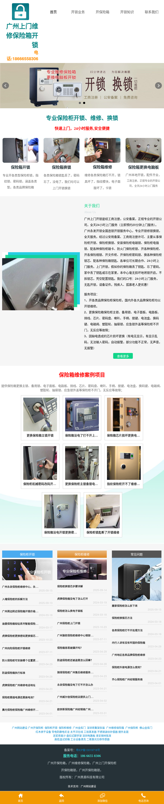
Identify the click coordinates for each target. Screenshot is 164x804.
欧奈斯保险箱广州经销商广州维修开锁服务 (81, 709)
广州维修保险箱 (115, 727)
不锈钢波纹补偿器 (107, 732)
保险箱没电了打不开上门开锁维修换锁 (82, 435)
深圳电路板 (88, 735)
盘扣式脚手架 (74, 735)
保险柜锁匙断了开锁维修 (102, 532)
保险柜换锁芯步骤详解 (70, 586)
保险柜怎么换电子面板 (70, 611)
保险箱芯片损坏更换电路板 (124, 435)
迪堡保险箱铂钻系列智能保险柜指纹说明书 (26, 623)
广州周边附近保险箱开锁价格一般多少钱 (25, 611)
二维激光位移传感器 (98, 739)
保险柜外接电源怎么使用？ (127, 667)
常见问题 (137, 554)
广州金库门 (79, 727)
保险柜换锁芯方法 (122, 618)
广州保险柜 (131, 727)
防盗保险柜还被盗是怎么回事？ (75, 660)
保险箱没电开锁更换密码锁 (61, 532)
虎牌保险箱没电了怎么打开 (72, 598)
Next (158, 85)
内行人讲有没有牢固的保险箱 (128, 642)
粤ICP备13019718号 (88, 750)
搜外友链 (123, 732)
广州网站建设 (19, 727)
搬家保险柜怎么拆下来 (125, 606)
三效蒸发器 (90, 732)
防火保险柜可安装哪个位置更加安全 (22, 660)
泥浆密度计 (59, 735)
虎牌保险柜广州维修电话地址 (18, 685)
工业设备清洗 (78, 739)
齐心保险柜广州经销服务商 (127, 679)
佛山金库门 (145, 727)
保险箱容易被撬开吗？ (70, 648)
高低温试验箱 (62, 739)
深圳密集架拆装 (96, 727)
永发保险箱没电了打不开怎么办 (75, 685)
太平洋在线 (76, 732)
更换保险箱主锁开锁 (40, 435)
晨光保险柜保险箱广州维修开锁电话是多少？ (27, 710)
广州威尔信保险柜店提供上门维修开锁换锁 (81, 697)
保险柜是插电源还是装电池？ (18, 697)
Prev (5, 85)
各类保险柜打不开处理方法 (127, 630)
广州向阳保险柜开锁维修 (16, 648)
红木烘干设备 (43, 732)
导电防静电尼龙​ (61, 732)
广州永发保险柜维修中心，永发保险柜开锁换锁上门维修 (34, 587)
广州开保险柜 (35, 727)
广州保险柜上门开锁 (68, 623)
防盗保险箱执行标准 (13, 673)
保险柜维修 (82, 554)
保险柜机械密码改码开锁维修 (40, 484)
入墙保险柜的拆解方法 (15, 599)
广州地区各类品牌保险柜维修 (128, 655)
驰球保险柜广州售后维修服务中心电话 (79, 672)
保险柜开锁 (27, 554)
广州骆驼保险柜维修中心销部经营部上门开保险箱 (85, 635)
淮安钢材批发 (103, 735)
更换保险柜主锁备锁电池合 (82, 484)
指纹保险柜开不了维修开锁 (124, 484)
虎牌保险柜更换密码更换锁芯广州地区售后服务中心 (31, 636)
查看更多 (123, 356)
